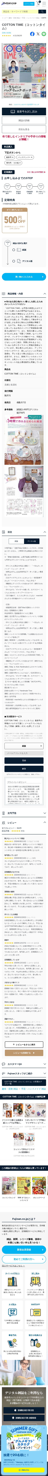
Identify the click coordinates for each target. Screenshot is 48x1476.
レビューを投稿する (22, 1053)
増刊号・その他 (12, 163)
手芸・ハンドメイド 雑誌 (30, 18)
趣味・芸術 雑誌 (14, 18)
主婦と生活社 (6, 33)
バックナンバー (24, 157)
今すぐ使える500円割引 (35, 172)
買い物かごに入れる (24, 277)
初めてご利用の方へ (24, 1259)
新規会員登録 (24, 1249)
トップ (4, 18)
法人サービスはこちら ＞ (13, 1266)
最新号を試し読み (27, 111)
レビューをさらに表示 (25, 1044)
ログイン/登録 (29, 4)
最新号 (9, 157)
